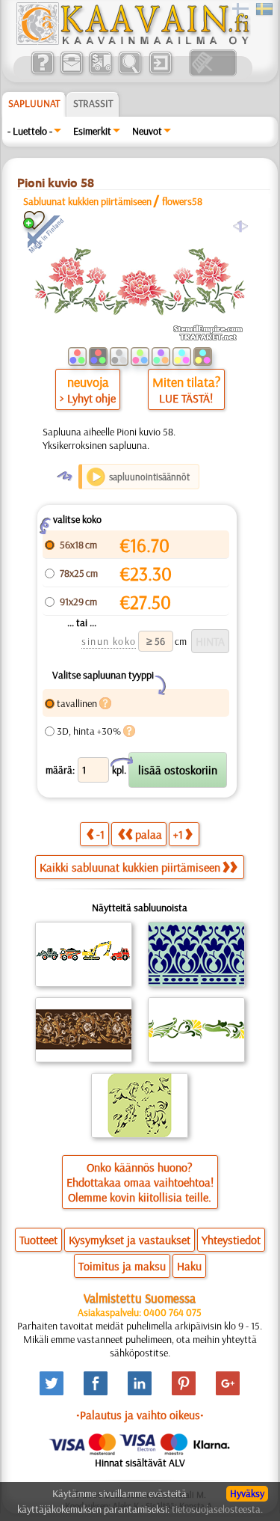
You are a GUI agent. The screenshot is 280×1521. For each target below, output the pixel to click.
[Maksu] (100, 72)
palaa (148, 834)
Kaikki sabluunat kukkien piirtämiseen (130, 867)
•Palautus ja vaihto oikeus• (140, 1414)
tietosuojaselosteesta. (217, 1509)
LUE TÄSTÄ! (186, 398)
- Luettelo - (29, 131)
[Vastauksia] (42, 72)
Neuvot (147, 131)
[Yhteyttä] (71, 72)
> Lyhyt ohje (88, 398)
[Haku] (129, 72)
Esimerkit (92, 131)
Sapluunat (34, 103)
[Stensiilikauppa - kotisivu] (132, 41)
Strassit (93, 103)
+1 (178, 834)
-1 (100, 834)
